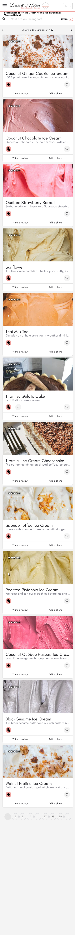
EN (66, 5)
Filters (64, 19)
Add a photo (55, 93)
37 (45, 816)
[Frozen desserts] (9, 84)
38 (53, 816)
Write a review (20, 93)
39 (60, 816)
